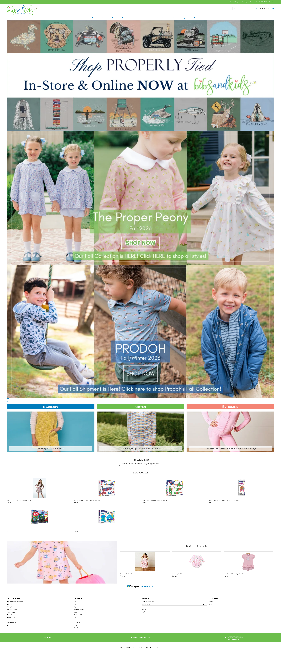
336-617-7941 (47, 637)
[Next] (8, 399)
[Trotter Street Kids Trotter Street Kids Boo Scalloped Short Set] (248, 561)
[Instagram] (144, 612)
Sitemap (9, 625)
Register (267, 8)
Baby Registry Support (12, 609)
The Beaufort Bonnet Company (130, 18)
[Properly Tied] (140, 75)
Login (261, 8)
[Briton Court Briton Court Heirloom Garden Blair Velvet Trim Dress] (39, 488)
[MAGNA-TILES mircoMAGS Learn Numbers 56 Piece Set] (106, 488)
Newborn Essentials (107, 18)
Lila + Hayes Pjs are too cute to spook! (140, 448)
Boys (97, 18)
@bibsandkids (147, 586)
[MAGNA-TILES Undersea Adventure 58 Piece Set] (106, 516)
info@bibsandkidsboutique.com (141, 637)
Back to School (166, 18)
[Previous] (7, 399)
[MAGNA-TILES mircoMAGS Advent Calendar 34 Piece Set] (39, 516)
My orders (211, 604)
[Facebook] (142, 612)
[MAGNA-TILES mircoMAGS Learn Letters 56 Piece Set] (174, 488)
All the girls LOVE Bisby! (51, 448)
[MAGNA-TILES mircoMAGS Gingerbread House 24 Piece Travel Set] (241, 488)
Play (143, 18)
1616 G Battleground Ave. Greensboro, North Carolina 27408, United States (235, 637)
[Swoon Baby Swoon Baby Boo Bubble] (196, 561)
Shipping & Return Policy (13, 614)
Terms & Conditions (11, 617)
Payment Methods (11, 622)
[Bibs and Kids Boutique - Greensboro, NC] (22, 10)
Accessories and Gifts (153, 18)
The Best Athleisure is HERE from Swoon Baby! (230, 448)
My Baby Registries (11, 607)
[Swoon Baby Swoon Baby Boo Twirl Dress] (145, 561)
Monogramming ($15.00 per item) (15, 601)
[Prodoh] (140, 331)
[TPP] (140, 197)
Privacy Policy (10, 620)
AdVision (147, 647)
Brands (193, 18)
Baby (86, 18)
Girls (92, 18)
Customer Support (11, 612)
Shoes (117, 18)
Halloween (176, 18)
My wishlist (211, 607)
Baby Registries (10, 604)
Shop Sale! (185, 18)
